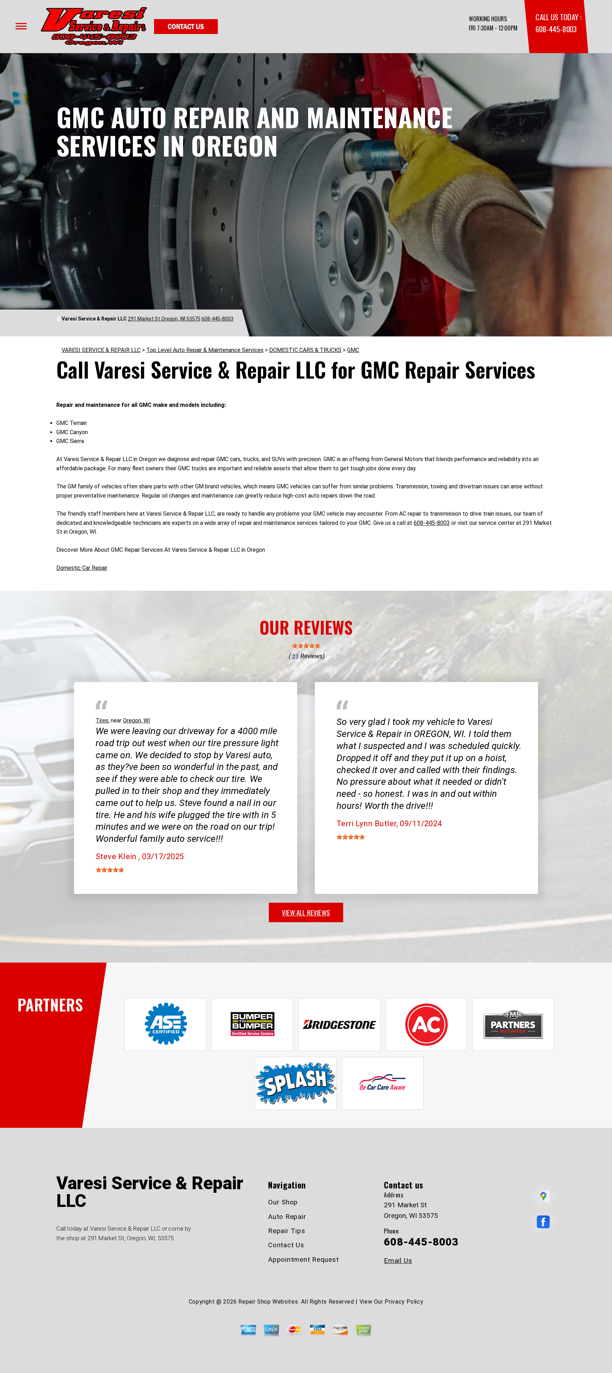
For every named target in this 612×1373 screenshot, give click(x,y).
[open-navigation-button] (21, 26)
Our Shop (283, 1202)
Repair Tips (286, 1231)
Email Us (398, 1260)
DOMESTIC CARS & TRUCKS (305, 350)
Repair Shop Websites (268, 1301)
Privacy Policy (404, 1301)
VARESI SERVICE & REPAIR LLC (101, 350)
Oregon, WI (136, 720)
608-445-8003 (556, 28)
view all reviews (306, 912)
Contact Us (286, 1245)
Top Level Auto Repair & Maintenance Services (205, 350)
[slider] (306, 645)
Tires (102, 720)
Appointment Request (303, 1259)
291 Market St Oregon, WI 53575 (164, 319)
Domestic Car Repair (81, 567)
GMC (353, 350)
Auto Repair (287, 1217)
